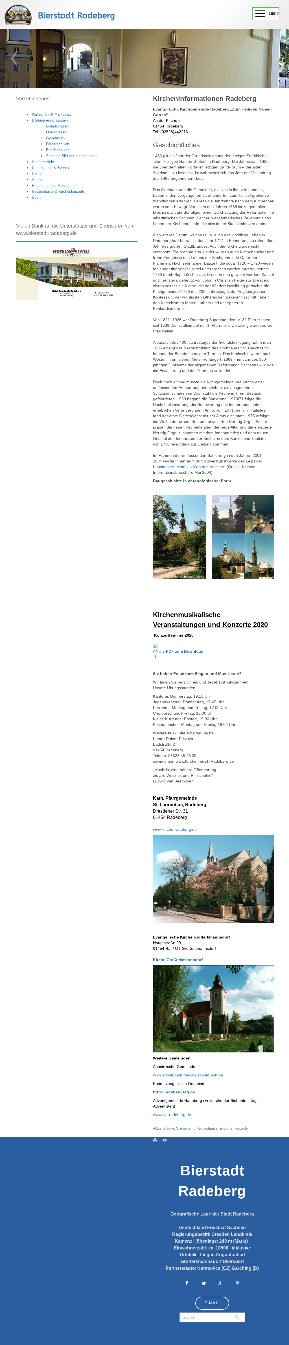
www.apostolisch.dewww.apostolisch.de (188, 1075)
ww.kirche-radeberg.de (175, 829)
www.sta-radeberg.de (172, 1114)
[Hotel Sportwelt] (72, 273)
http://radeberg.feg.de (174, 1092)
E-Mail (212, 1303)
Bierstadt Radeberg (76, 15)
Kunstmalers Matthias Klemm (179, 466)
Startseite (183, 1128)
